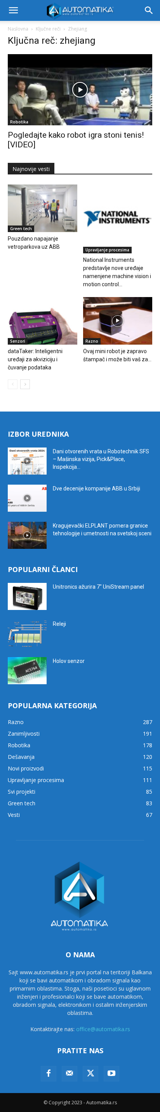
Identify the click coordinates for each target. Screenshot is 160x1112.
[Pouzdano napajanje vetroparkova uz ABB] (42, 208)
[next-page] (25, 384)
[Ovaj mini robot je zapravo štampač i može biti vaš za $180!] (118, 321)
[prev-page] (12, 384)
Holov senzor (69, 661)
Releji (59, 624)
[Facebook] (48, 1073)
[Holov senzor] (27, 670)
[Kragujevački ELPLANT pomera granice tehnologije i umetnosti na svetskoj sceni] (27, 535)
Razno (91, 341)
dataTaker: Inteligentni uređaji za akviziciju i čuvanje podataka (35, 359)
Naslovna (18, 29)
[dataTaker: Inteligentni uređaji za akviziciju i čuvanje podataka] (42, 321)
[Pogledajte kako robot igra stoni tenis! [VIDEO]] (80, 89)
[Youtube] (111, 1073)
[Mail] (69, 1073)
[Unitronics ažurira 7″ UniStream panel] (27, 596)
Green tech (21, 228)
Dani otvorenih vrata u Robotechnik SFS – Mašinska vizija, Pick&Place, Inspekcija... (101, 459)
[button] (13, 10)
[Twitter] (90, 1073)
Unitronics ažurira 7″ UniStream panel (98, 587)
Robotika (19, 122)
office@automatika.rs (103, 1029)
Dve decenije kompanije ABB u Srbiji (96, 488)
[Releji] (27, 633)
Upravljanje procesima (107, 250)
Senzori (17, 341)
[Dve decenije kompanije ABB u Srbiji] (27, 498)
